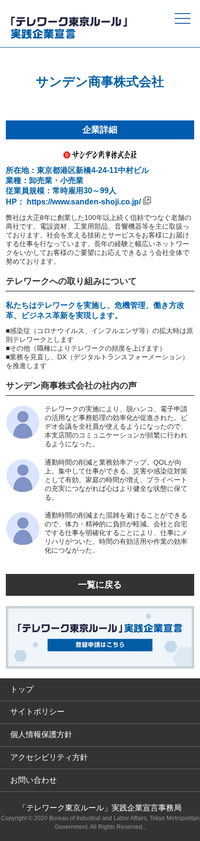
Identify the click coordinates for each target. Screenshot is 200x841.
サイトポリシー (37, 711)
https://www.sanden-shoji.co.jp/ (84, 202)
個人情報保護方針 (41, 734)
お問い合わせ (33, 780)
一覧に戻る (100, 584)
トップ (21, 689)
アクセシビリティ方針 (49, 757)
